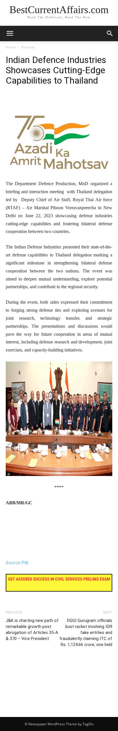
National (27, 47)
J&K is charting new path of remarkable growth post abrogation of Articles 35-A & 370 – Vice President (32, 629)
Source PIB (17, 562)
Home (10, 47)
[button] (110, 33)
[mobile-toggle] (10, 33)
